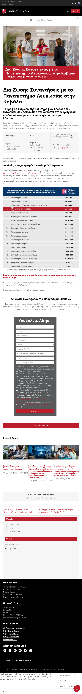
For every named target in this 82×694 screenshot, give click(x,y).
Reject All (63, 681)
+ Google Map (11, 549)
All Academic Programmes (14, 628)
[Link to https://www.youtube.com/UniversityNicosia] (20, 650)
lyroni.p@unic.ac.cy (65, 147)
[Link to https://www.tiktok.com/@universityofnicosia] (30, 650)
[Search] (74, 3)
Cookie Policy (30, 679)
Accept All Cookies (66, 687)
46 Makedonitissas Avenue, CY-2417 (16, 587)
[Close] (3, 691)
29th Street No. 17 (10, 607)
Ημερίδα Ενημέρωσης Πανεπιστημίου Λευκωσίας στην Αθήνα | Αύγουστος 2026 (15, 468)
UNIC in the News (10, 634)
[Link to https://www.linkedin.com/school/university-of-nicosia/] (25, 650)
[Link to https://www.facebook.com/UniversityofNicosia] (5, 650)
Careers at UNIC (10, 639)
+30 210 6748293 (16, 615)
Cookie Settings (65, 675)
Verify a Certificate (11, 637)
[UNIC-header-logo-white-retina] (16, 9)
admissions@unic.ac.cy (17, 597)
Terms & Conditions (57, 669)
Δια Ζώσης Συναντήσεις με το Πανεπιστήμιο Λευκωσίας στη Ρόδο (18, 511)
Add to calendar (41, 425)
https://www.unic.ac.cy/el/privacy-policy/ (34, 405)
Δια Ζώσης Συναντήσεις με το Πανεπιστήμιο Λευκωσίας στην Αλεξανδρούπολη (55, 511)
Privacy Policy (44, 669)
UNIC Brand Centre (11, 631)
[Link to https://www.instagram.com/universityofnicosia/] (15, 650)
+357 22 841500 (15, 594)
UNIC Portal (16, 531)
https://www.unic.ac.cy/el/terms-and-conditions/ (31, 400)
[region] (41, 683)
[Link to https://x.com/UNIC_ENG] (10, 650)
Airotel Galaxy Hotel (11, 544)
